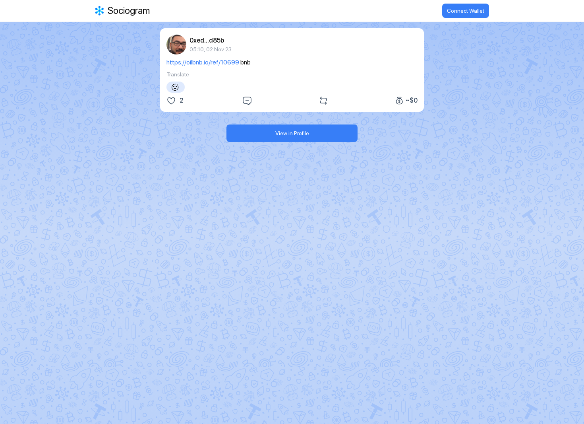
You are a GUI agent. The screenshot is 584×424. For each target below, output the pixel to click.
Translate (177, 74)
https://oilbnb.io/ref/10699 (202, 62)
